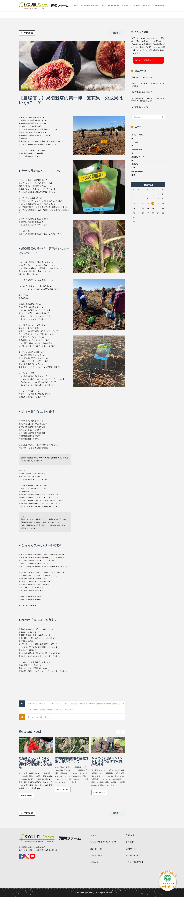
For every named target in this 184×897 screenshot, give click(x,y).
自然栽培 (37, 709)
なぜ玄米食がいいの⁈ (139, 107)
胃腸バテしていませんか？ (141, 77)
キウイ (46, 703)
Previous (28, 33)
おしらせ (135, 142)
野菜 (66, 709)
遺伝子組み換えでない (55, 709)
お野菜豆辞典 (137, 149)
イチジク (31, 703)
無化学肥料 (100, 703)
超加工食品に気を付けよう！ (142, 92)
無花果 (108, 703)
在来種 (80, 703)
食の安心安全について (140, 171)
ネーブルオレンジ (57, 703)
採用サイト (131, 848)
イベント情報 (137, 134)
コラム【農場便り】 (112, 5)
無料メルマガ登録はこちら (145, 60)
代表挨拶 (130, 835)
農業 (43, 709)
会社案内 (125, 5)
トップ (76, 5)
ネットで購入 (147, 5)
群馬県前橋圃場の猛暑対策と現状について (71, 759)
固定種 (73, 703)
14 (153, 203)
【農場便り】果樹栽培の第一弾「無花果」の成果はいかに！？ (71, 100)
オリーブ (39, 703)
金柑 (71, 709)
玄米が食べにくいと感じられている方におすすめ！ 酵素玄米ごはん (148, 99)
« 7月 (133, 221)
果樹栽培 (91, 703)
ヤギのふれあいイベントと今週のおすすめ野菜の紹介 (107, 761)
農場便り (135, 164)
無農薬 (115, 703)
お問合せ (137, 5)
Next (115, 33)
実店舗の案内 (159, 5)
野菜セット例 (96, 848)
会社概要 (130, 842)
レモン (67, 703)
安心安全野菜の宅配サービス (91, 5)
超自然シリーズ (138, 157)
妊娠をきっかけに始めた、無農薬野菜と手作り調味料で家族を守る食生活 (35, 762)
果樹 (85, 703)
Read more (26, 795)
